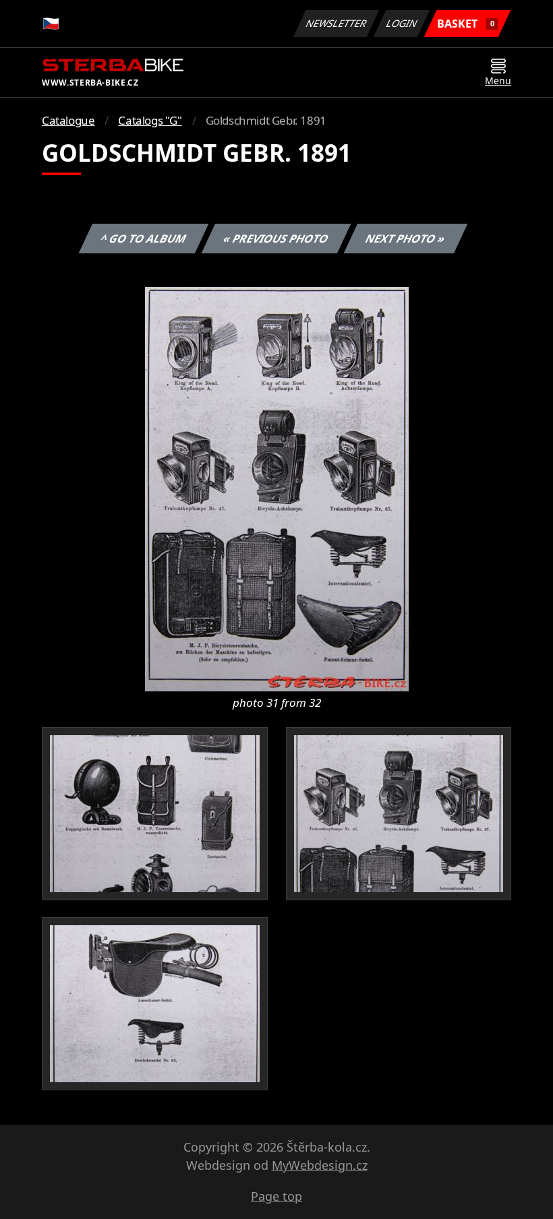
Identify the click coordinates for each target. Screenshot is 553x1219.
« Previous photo (276, 238)
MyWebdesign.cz (320, 1165)
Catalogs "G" (149, 120)
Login (402, 23)
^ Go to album (144, 238)
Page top (276, 1196)
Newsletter (336, 23)
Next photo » (405, 238)
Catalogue (68, 120)
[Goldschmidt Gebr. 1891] (277, 487)
